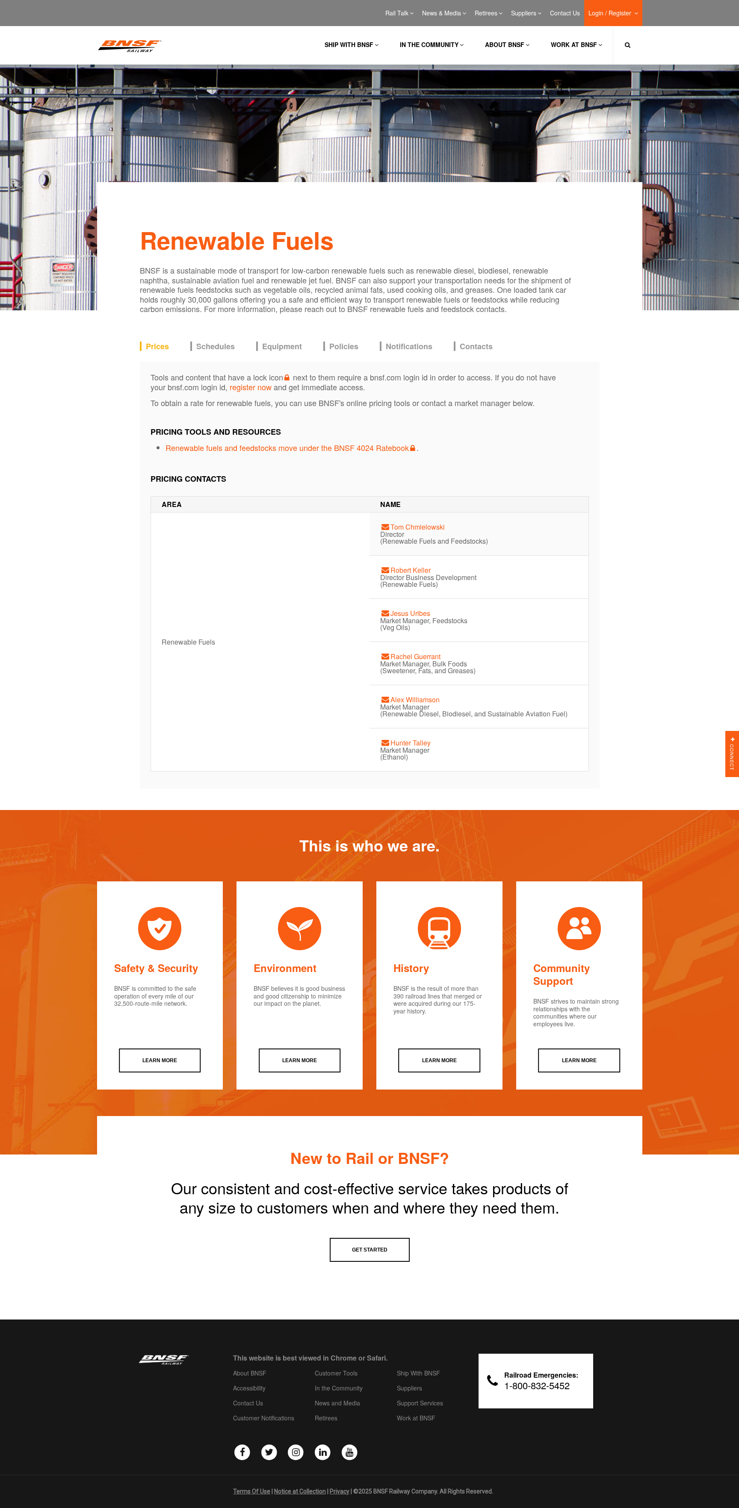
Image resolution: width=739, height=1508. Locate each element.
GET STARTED (369, 1250)
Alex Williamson (415, 699)
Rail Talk (396, 13)
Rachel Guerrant (415, 656)
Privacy (339, 1491)
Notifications (409, 346)
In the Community (429, 44)
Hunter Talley (410, 743)
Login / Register (610, 13)
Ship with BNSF (349, 44)
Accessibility (249, 1388)
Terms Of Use (251, 1491)
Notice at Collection (300, 1491)
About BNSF (504, 44)
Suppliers (523, 13)
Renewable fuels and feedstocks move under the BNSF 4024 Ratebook (287, 447)
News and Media (337, 1403)
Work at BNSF (574, 44)
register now (251, 386)
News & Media (441, 13)
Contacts (476, 346)
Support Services (420, 1403)
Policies (343, 346)
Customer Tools (336, 1373)
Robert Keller (410, 570)
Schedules (215, 346)
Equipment (282, 346)
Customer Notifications (263, 1418)
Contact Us (565, 13)
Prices (157, 346)
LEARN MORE (159, 1060)
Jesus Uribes (410, 613)
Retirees (486, 13)
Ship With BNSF (418, 1373)
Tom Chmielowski (417, 527)
